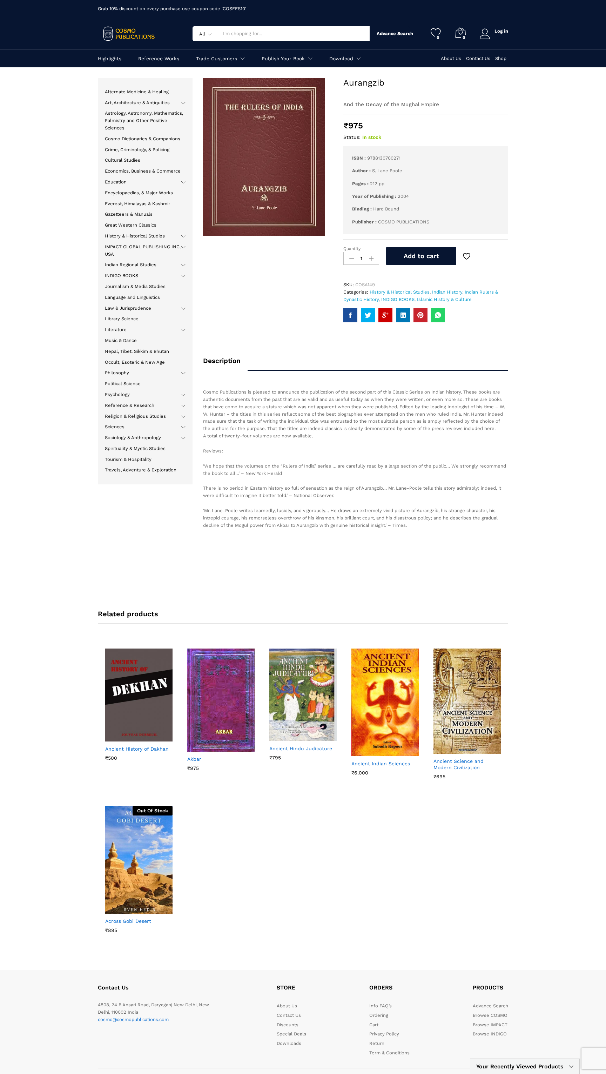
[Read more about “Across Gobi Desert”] (122, 909)
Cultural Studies (122, 160)
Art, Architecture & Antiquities (137, 102)
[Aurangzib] (350, 315)
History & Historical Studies (400, 292)
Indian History (447, 292)
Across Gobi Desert (128, 921)
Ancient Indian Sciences (380, 763)
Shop (500, 58)
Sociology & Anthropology (133, 437)
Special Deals (291, 1033)
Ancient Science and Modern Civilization (458, 764)
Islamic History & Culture (444, 299)
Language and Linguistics (132, 297)
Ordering (378, 1015)
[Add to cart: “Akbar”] (204, 747)
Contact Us (478, 58)
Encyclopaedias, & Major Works (139, 192)
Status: (352, 137)
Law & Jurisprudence (128, 308)
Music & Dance (121, 340)
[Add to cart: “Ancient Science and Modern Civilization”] (450, 750)
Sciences (114, 426)
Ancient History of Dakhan (137, 749)
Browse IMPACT (490, 1024)
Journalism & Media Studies (135, 286)
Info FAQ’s (380, 1005)
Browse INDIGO (490, 1033)
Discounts (287, 1024)
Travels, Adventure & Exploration (140, 469)
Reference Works (158, 58)
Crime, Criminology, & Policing (137, 149)
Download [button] (341, 58)
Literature (116, 329)
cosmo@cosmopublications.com (133, 1019)
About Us (451, 58)
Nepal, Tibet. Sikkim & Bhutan (137, 351)
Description (222, 360)
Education (116, 181)
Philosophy (117, 372)
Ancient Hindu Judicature (300, 748)
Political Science (123, 383)
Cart (373, 1024)
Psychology (117, 394)
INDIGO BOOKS (398, 299)
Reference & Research (129, 405)
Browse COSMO (490, 1015)
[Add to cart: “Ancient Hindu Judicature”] (286, 737)
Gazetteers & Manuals (129, 214)
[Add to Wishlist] (467, 256)
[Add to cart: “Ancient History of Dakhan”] (122, 737)
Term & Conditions (389, 1052)
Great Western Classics (130, 225)
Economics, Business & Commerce (143, 171)
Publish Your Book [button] (283, 58)
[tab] (225, 364)
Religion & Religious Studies (135, 416)
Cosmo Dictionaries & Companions (142, 138)
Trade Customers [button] (216, 58)
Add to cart (421, 256)
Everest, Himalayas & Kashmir (137, 203)
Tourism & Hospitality (128, 459)
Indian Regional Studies (130, 264)
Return (376, 1043)
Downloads (289, 1043)
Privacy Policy (384, 1033)
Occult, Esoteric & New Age (135, 362)
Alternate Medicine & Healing (137, 91)
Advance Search (393, 33)
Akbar (194, 759)
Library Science (122, 318)
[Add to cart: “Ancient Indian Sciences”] (368, 752)
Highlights (109, 58)
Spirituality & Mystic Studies (135, 448)
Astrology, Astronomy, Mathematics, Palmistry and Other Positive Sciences (144, 120)
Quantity (352, 249)
